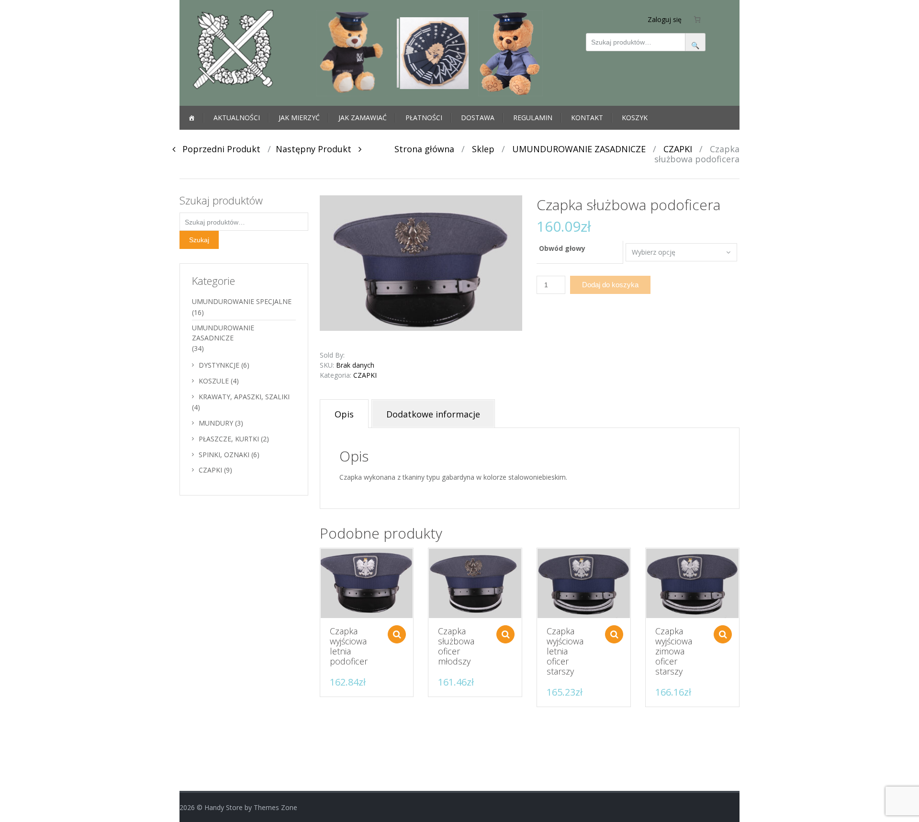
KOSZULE (214, 380)
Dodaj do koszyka (610, 285)
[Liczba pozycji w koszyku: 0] (697, 19)
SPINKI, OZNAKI (224, 454)
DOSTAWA (477, 117)
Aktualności (236, 117)
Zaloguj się (665, 19)
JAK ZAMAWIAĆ (362, 117)
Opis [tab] (344, 414)
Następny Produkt (317, 149)
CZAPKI (677, 149)
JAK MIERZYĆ (299, 117)
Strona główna (424, 149)
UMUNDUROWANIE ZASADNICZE (579, 149)
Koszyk (635, 117)
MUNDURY (216, 423)
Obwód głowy (562, 248)
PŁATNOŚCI (423, 117)
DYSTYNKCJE (219, 365)
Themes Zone (275, 807)
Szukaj (199, 240)
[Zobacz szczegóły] (367, 583)
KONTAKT (587, 117)
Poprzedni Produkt (217, 149)
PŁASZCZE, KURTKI (229, 438)
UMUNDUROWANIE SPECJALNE (241, 301)
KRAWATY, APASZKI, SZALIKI (244, 396)
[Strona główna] (191, 118)
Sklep (483, 149)
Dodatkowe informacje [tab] (433, 414)
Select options (397, 634)
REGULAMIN (532, 117)
